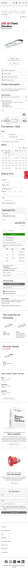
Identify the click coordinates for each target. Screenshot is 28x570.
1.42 (5, 194)
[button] (13, 3)
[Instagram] (10, 561)
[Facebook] (6, 561)
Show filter (5, 141)
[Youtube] (18, 561)
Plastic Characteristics (9, 80)
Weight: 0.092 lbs (7, 275)
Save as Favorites (9, 239)
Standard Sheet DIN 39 (9, 70)
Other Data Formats (7, 287)
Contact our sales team (15, 305)
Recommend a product (10, 242)
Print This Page (7, 73)
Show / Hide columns (20, 139)
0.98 (15, 191)
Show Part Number (14, 141)
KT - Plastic (6, 182)
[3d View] (24, 115)
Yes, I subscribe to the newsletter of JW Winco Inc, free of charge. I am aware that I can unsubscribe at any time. (15, 508)
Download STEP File (15, 283)
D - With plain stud (8, 200)
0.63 (5, 191)
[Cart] (19, 3)
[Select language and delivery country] (16, 3)
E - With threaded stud (9, 203)
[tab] (10, 64)
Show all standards (6, 348)
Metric (20, 147)
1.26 (20, 191)
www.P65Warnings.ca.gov (9, 270)
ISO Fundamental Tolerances (10, 76)
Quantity (11, 230)
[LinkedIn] (23, 561)
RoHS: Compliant (7, 272)
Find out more (14, 483)
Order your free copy (14, 444)
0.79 (10, 191)
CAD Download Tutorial (10, 291)
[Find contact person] (26, 173)
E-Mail (2, 500)
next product (23, 16)
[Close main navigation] (25, 3)
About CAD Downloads (10, 293)
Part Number (5, 213)
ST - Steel (6, 185)
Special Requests (5, 305)
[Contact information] (26, 177)
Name (2, 494)
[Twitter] (14, 561)
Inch (26, 147)
